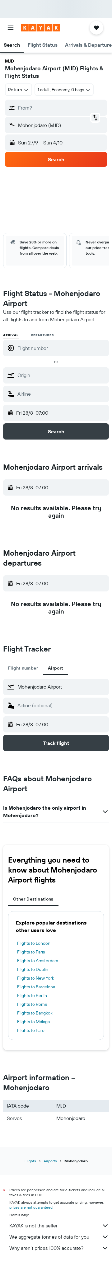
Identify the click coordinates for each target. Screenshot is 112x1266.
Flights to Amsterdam (37, 960)
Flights (30, 1161)
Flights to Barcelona (36, 987)
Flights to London (33, 943)
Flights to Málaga (33, 1021)
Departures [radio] (42, 335)
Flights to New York (35, 978)
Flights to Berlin (32, 995)
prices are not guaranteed (31, 1207)
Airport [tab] (55, 668)
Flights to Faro (30, 1030)
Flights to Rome (32, 1004)
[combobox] (62, 375)
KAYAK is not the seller (33, 1225)
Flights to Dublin (32, 969)
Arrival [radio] (11, 335)
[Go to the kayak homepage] (40, 27)
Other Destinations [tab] (33, 899)
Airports (50, 1161)
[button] (10, 28)
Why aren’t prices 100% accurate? (46, 1248)
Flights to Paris (31, 952)
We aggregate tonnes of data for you (49, 1237)
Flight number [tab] (23, 668)
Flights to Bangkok (35, 1013)
